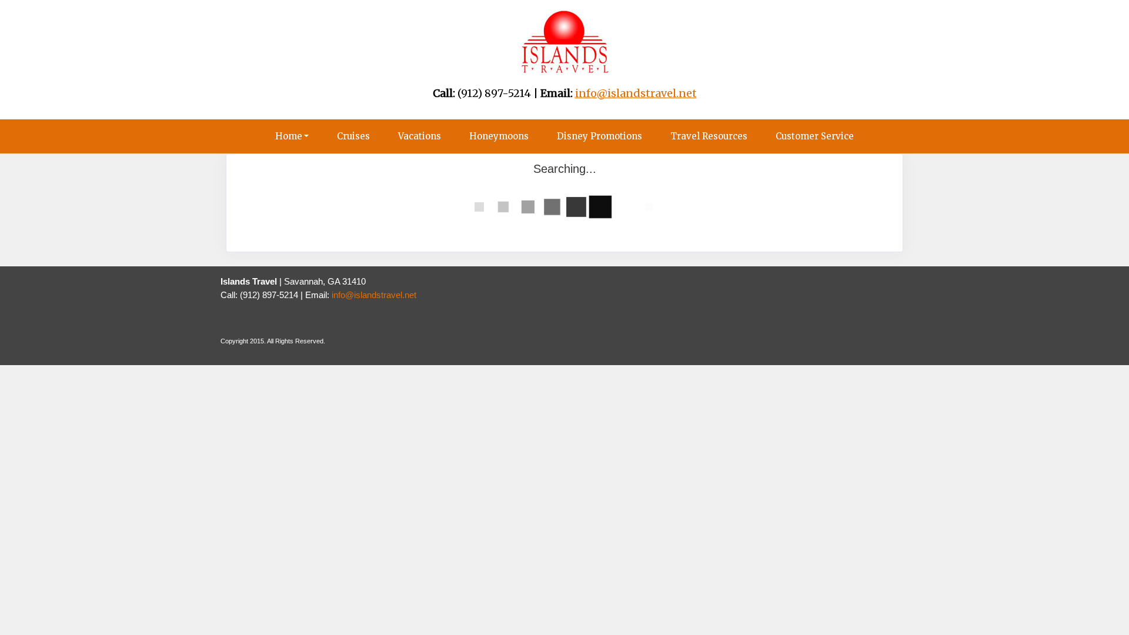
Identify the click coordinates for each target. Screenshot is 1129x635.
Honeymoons (499, 136)
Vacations (419, 136)
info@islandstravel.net (374, 295)
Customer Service (815, 136)
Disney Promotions (599, 136)
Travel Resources (708, 136)
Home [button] (288, 136)
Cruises (353, 136)
